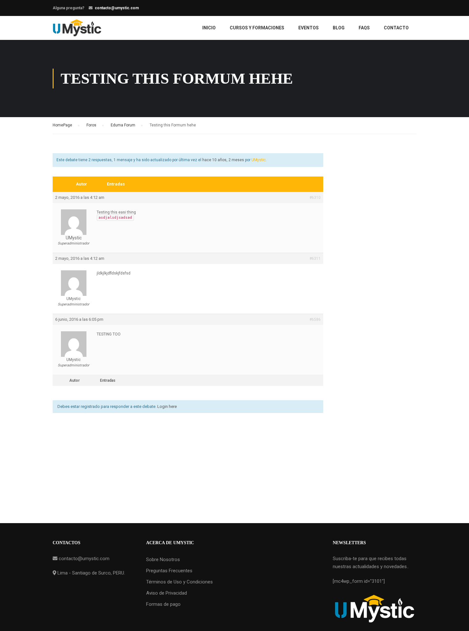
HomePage (62, 125)
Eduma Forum (123, 125)
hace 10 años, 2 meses (223, 160)
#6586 (315, 319)
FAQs (364, 27)
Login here (167, 406)
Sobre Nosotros (163, 559)
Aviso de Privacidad (166, 593)
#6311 (315, 258)
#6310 (315, 197)
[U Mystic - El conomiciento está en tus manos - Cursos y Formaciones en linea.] (77, 28)
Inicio (209, 27)
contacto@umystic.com (117, 8)
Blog (339, 27)
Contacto (396, 27)
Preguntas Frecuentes (169, 571)
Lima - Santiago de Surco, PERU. (90, 573)
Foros (91, 125)
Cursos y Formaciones (257, 27)
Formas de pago (163, 604)
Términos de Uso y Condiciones (179, 582)
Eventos (308, 27)
